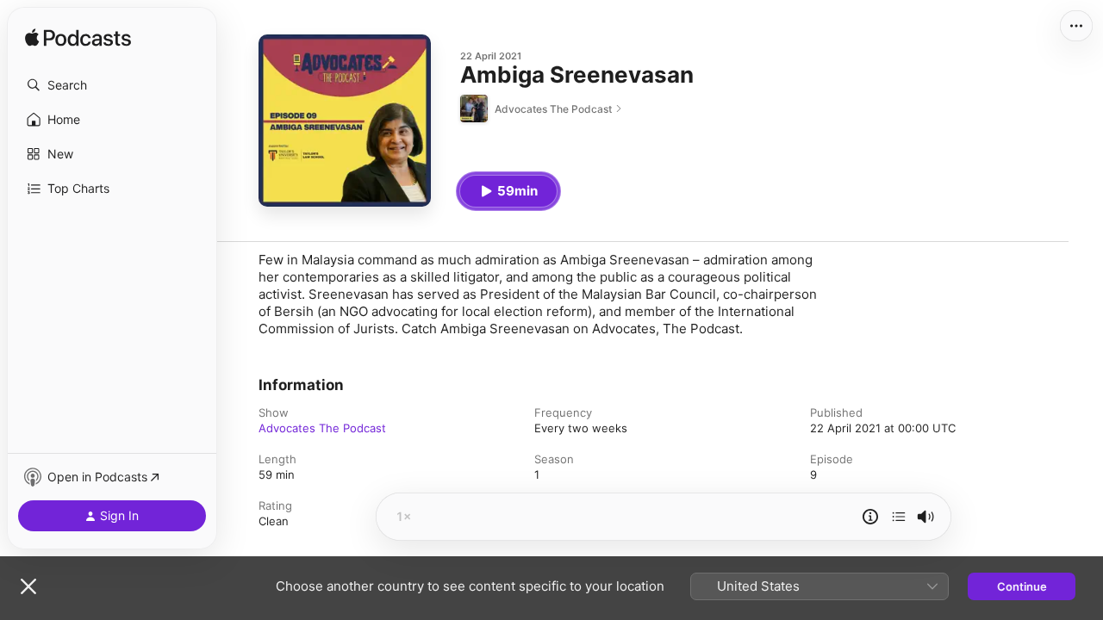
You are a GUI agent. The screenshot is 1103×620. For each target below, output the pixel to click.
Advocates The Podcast (322, 428)
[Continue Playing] (898, 517)
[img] (78, 38)
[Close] (28, 586)
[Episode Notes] (870, 517)
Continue (1022, 586)
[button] (112, 85)
